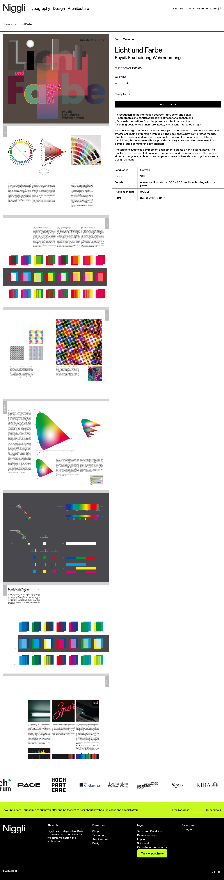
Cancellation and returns (152, 847)
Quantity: (120, 76)
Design (96, 843)
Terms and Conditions (150, 831)
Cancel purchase (152, 853)
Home (6, 24)
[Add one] (127, 83)
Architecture (100, 839)
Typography (99, 835)
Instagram (188, 829)
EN (181, 8)
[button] (202, 8)
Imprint (141, 839)
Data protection (146, 835)
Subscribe (212, 809)
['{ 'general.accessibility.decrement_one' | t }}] (116, 83)
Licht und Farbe (22, 24)
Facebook (188, 825)
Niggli (14, 870)
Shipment (143, 843)
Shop (95, 831)
